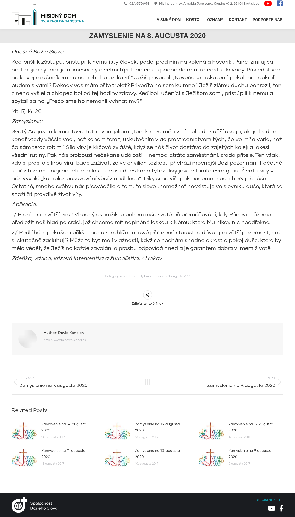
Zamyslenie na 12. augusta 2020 (251, 427)
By (152, 276)
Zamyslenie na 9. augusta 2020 (250, 453)
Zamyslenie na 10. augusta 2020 (157, 453)
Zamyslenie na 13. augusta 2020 (157, 427)
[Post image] (24, 431)
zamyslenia (128, 276)
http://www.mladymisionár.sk (65, 340)
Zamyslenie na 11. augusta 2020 (63, 453)
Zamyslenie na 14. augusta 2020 (63, 427)
